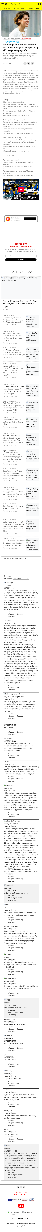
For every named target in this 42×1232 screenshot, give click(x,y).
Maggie (7, 1003)
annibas (6, 957)
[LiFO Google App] (14, 1213)
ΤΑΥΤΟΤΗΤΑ (21, 1192)
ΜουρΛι (6, 762)
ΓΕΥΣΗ (10, 8)
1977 (5, 722)
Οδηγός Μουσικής (11, 42)
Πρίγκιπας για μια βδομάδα (14, 697)
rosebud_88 (8, 1074)
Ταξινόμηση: (8, 578)
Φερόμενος (8, 788)
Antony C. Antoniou (11, 824)
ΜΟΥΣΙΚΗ (17, 38)
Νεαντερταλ (8, 1038)
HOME (4, 38)
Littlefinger (8, 585)
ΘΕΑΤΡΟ (24, 8)
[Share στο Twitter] (38, 34)
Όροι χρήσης (10, 1223)
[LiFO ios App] (28, 1213)
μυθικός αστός (9, 981)
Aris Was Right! (9, 1019)
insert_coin (8, 1111)
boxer (6, 1129)
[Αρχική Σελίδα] (6, 4)
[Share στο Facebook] (35, 34)
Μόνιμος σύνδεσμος (15, 614)
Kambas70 (7, 621)
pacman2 (7, 888)
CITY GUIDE (14, 4)
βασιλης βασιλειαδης (11, 926)
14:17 (5, 908)
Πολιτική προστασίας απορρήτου (25, 1223)
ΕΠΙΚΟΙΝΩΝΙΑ (21, 1195)
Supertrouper (9, 738)
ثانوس (6, 1054)
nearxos (7, 1090)
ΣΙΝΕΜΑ (16, 8)
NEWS (5, 8)
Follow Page (30, 219)
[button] (2, 4)
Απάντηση (11, 616)
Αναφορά (11, 612)
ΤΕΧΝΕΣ (30, 8)
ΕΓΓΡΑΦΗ (21, 260)
